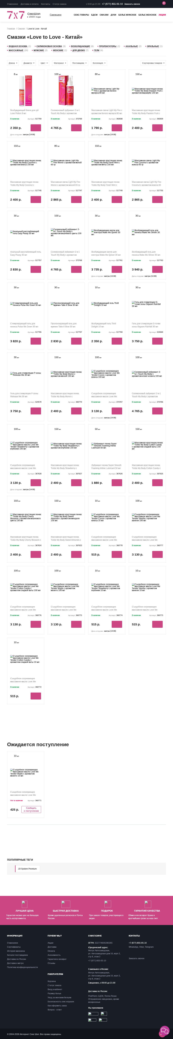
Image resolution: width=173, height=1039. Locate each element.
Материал (59, 63)
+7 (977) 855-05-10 (112, 4)
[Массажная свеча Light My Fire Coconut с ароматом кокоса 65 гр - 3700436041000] (147, 161)
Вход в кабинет (55, 989)
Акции (162, 15)
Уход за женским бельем (59, 997)
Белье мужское (127, 15)
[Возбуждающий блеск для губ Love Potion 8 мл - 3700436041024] (25, 90)
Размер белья (54, 993)
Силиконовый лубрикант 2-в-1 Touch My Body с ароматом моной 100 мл (65, 113)
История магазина (16, 951)
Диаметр (27, 63)
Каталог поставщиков (17, 955)
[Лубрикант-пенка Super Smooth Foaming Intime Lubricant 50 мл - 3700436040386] (106, 445)
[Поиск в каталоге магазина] (148, 4)
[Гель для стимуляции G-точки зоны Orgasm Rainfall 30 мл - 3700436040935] (147, 303)
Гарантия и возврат (57, 959)
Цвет (43, 63)
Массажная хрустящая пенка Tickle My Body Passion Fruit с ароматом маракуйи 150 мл (146, 113)
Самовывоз (55, 15)
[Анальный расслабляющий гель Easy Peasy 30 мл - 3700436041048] (25, 231)
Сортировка (152, 63)
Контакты (45, 4)
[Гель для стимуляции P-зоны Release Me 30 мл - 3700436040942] (25, 373)
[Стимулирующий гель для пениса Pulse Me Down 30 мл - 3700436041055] (25, 303)
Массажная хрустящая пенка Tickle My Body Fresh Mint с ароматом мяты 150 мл (105, 185)
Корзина (52, 981)
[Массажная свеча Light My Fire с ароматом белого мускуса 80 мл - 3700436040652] (106, 90)
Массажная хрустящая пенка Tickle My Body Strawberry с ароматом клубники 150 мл (65, 468)
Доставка (52, 947)
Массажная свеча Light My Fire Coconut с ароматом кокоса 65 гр (146, 185)
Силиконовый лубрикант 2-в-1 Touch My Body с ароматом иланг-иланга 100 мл (146, 396)
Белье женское (147, 15)
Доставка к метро (15, 963)
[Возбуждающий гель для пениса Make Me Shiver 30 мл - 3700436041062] (147, 231)
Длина (12, 63)
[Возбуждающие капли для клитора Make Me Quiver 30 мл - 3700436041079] (106, 231)
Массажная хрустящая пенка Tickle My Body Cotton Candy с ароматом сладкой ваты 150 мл (147, 468)
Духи (113, 15)
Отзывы (51, 963)
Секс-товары (81, 15)
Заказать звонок (132, 4)
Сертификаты (14, 947)
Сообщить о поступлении (31, 809)
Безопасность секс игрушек (61, 1001)
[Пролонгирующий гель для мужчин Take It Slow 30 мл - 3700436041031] (66, 303)
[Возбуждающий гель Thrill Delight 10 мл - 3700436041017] (106, 303)
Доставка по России (16, 959)
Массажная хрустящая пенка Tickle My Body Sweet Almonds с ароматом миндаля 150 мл (66, 540)
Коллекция (98, 63)
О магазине (12, 4)
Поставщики (78, 63)
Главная (11, 29)
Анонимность (54, 955)
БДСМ (94, 15)
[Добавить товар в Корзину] (36, 127)
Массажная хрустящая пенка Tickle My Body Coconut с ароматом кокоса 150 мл (24, 185)
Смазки (104, 15)
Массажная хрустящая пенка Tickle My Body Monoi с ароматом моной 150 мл (65, 396)
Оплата (51, 951)
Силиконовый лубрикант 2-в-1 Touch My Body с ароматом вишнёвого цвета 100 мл (65, 255)
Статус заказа (59, 4)
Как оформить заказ (57, 1005)
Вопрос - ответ (55, 1010)
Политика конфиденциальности (22, 967)
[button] (165, 1031)
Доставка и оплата (30, 4)
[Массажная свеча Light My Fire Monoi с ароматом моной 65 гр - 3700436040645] (66, 161)
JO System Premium (27, 869)
